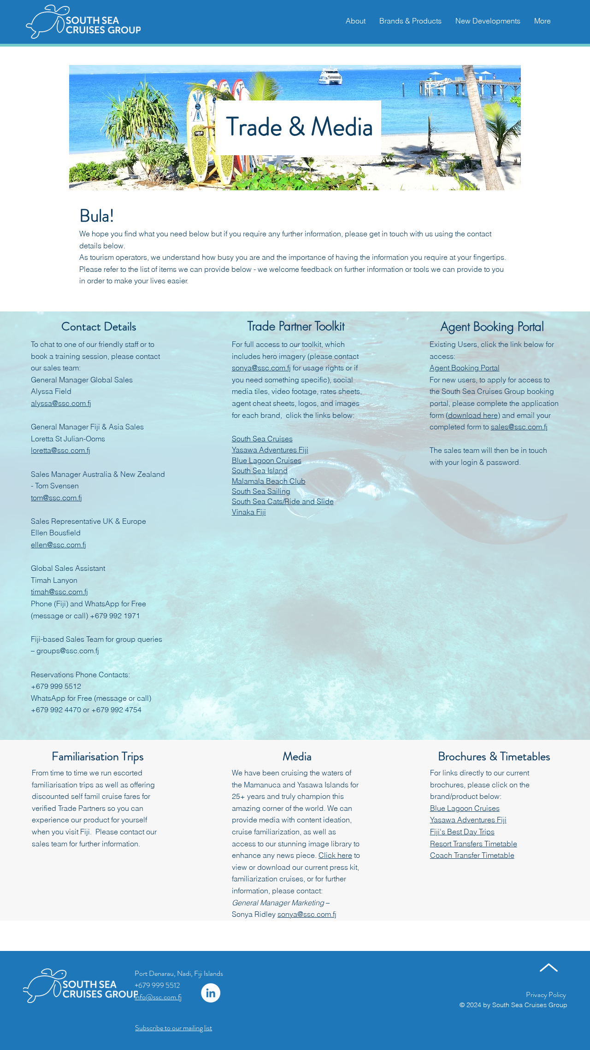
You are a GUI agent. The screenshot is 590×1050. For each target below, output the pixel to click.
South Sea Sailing (261, 491)
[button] (542, 21)
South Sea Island (260, 470)
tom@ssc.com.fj (56, 497)
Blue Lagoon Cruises (266, 460)
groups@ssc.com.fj (67, 650)
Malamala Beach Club (269, 481)
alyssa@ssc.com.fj (61, 403)
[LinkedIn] (210, 993)
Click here (335, 855)
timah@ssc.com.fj (59, 591)
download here (473, 415)
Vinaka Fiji (249, 511)
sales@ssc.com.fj (519, 426)
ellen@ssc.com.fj (58, 544)
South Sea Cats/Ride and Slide (283, 501)
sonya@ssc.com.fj (261, 367)
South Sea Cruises (262, 438)
